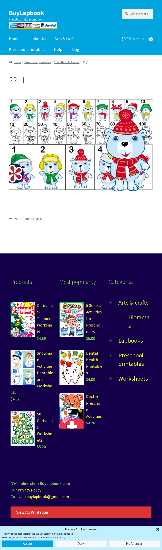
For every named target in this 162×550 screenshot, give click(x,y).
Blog (75, 49)
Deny (81, 544)
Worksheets (133, 378)
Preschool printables (27, 49)
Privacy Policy (57, 537)
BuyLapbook (26, 13)
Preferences (134, 544)
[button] (158, 529)
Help (58, 49)
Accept (27, 544)
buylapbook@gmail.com (48, 496)
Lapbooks (37, 38)
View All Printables (32, 512)
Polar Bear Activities (67, 62)
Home (14, 38)
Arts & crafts (65, 38)
